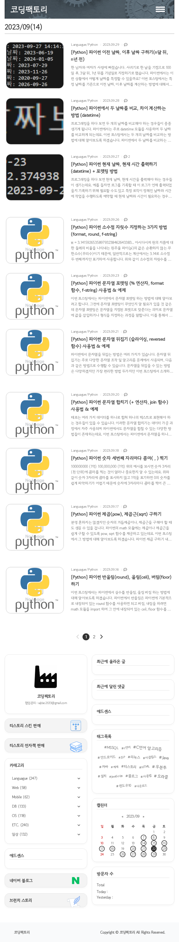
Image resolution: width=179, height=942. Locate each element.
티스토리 (130, 767)
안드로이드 (108, 757)
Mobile (21, 797)
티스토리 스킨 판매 (25, 725)
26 (122, 854)
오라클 (162, 776)
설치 (103, 775)
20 (133, 848)
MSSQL (113, 747)
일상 (20, 834)
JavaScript (117, 776)
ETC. (20, 825)
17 (101, 848)
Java (165, 757)
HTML (145, 766)
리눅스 (135, 757)
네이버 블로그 (21, 880)
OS (19, 815)
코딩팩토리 (22, 932)
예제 (116, 766)
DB (19, 806)
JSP (122, 757)
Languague (25, 778)
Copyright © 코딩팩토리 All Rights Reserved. (132, 932)
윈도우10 (125, 785)
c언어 (127, 747)
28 (143, 854)
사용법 (147, 776)
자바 (105, 766)
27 (133, 854)
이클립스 (151, 757)
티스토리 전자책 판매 (27, 745)
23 (164, 848)
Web (19, 787)
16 (164, 843)
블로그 (133, 776)
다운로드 (141, 785)
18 (112, 848)
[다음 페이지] (101, 636)
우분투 (161, 767)
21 (143, 848)
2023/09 (133, 816)
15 (153, 843)
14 (143, 843)
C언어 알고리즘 (149, 748)
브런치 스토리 (21, 900)
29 (154, 854)
